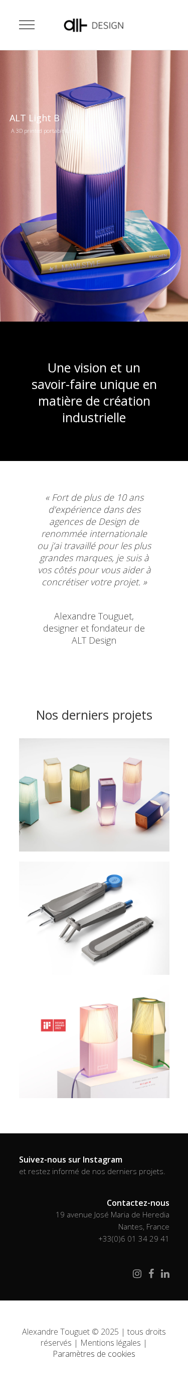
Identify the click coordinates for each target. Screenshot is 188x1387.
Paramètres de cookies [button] (94, 1353)
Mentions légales (110, 1342)
